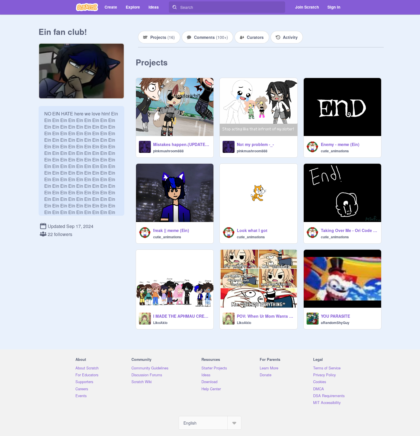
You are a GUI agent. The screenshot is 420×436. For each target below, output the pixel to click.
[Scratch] (87, 7)
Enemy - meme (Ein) (340, 144)
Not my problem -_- (255, 144)
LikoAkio (160, 322)
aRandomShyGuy (335, 322)
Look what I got (252, 230)
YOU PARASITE (335, 316)
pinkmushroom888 (168, 150)
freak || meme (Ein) (171, 230)
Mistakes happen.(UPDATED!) (181, 144)
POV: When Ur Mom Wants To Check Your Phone (265, 316)
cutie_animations (335, 150)
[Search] (174, 7)
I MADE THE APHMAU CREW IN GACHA (181, 316)
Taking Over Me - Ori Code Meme (349, 230)
